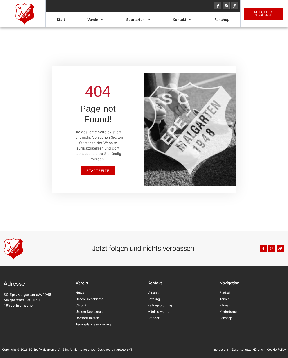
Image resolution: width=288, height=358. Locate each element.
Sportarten (135, 19)
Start (61, 19)
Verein (92, 19)
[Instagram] (226, 5)
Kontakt (179, 19)
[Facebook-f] (217, 5)
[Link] (234, 5)
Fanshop (222, 19)
